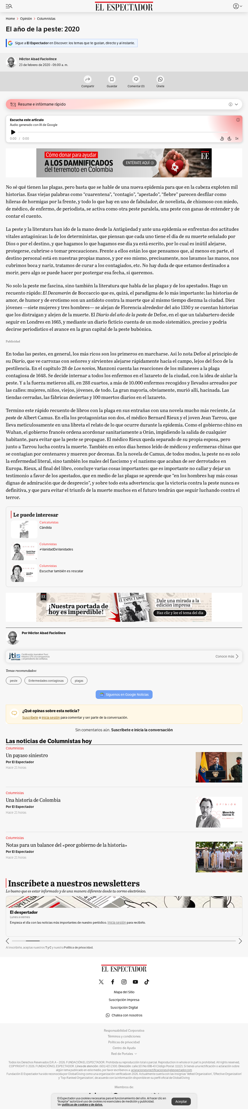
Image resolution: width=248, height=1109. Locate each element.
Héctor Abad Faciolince (38, 59)
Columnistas (48, 544)
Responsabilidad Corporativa (124, 1030)
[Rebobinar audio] (222, 139)
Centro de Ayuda (124, 1048)
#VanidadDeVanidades (56, 549)
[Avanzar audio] (229, 139)
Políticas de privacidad (124, 1042)
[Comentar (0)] (136, 79)
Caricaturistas (48, 522)
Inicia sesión (117, 923)
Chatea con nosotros (127, 1015)
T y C (48, 947)
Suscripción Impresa (124, 1000)
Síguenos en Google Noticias (127, 694)
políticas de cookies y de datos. (82, 1104)
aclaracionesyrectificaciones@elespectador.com (161, 1070)
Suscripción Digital (124, 1007)
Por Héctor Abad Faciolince (44, 633)
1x (237, 138)
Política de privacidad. (78, 947)
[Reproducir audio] (13, 132)
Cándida (45, 527)
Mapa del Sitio (124, 992)
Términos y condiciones (124, 1036)
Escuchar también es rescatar (61, 571)
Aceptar (181, 1101)
